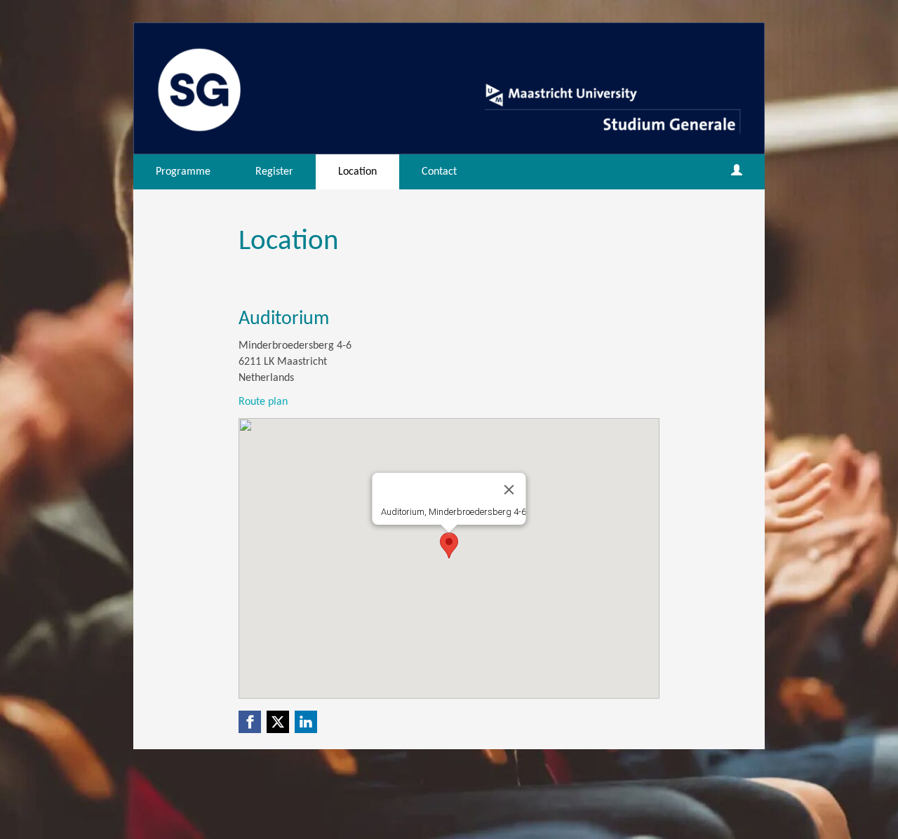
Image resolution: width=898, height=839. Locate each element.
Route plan (263, 402)
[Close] (509, 489)
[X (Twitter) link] (278, 722)
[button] (449, 545)
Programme (183, 171)
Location (357, 171)
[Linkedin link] (306, 722)
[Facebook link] (250, 722)
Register (274, 171)
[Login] (737, 171)
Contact (439, 171)
